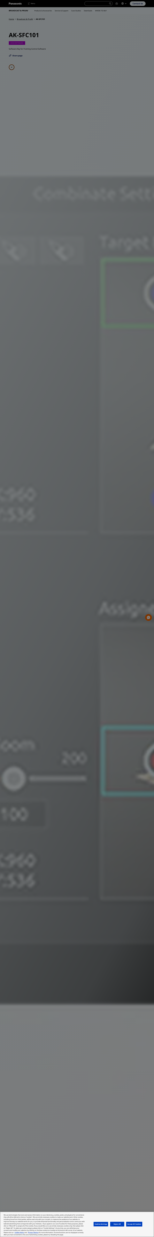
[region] (77, 1224)
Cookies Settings (101, 1224)
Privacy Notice (33, 1232)
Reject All (117, 1224)
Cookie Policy (19, 1232)
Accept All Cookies (134, 1224)
